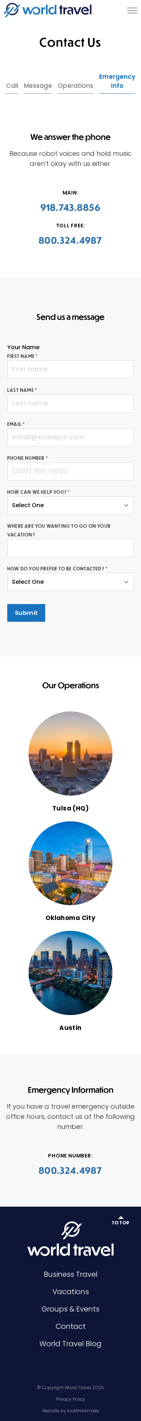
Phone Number (27, 458)
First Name (22, 356)
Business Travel (71, 1274)
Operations (75, 85)
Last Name (22, 390)
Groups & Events (70, 1309)
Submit (26, 613)
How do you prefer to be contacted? (57, 569)
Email (16, 424)
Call (12, 85)
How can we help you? (38, 492)
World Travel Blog (70, 1344)
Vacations (70, 1292)
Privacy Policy (70, 1399)
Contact (71, 1326)
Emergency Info (117, 81)
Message (38, 85)
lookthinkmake (83, 1411)
